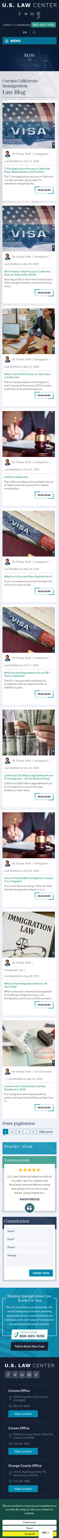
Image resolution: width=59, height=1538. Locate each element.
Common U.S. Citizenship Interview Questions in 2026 (25, 1087)
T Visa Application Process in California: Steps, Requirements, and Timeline (27, 170)
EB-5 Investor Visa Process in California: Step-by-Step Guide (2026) (27, 273)
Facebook (20, 14)
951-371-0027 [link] (21, 1405)
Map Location (23, 1413)
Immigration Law (13, 970)
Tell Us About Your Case (29, 1346)
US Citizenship (43, 1071)
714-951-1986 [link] (21, 1480)
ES (34, 32)
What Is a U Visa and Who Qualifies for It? (28, 576)
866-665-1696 (32, 1336)
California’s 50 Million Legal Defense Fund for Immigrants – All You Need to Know (28, 777)
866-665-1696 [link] (43, 24)
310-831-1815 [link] (21, 1443)
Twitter (26, 14)
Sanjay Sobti (23, 154)
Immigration (41, 154)
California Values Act (16, 476)
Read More (44, 190)
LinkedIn (32, 14)
